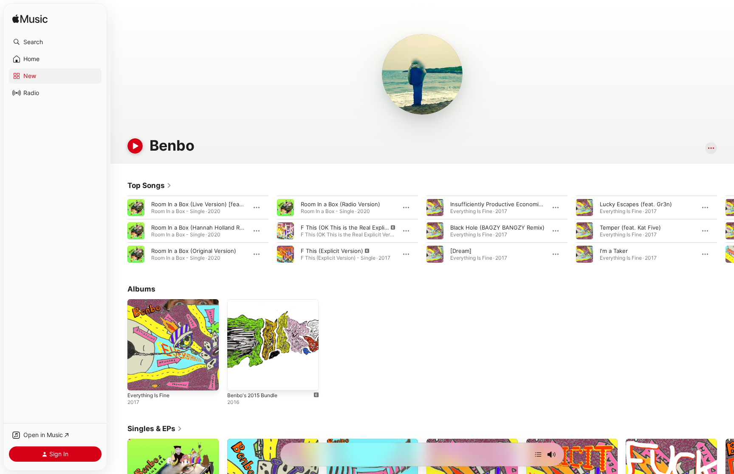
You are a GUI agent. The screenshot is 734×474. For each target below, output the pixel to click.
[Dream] (460, 250)
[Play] (135, 146)
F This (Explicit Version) (332, 250)
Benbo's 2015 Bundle (255, 302)
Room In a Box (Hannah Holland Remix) (202, 227)
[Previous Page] (119, 231)
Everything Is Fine (151, 302)
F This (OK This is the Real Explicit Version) (358, 227)
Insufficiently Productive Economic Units (503, 204)
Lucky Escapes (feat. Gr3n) (636, 204)
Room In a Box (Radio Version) (340, 204)
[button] (55, 42)
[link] (149, 185)
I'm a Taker (614, 250)
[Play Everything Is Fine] (138, 379)
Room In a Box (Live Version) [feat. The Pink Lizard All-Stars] (231, 204)
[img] (30, 19)
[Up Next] (538, 454)
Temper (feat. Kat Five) (630, 227)
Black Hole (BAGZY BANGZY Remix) (497, 227)
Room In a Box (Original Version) (193, 250)
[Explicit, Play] (285, 230)
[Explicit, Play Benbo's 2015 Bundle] (237, 379)
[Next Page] (725, 231)
